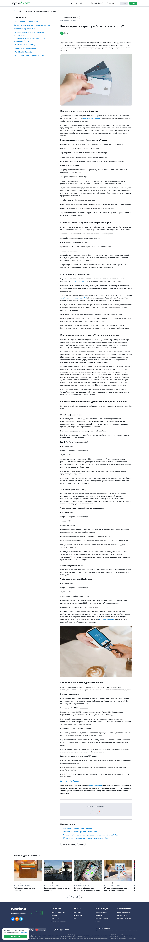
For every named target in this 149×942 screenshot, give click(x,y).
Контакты (54, 915)
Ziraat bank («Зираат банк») (25, 48)
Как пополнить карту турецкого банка (29, 56)
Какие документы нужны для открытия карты (32, 25)
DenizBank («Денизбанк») (25, 45)
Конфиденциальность (101, 918)
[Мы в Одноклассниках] (17, 919)
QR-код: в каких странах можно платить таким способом (85, 838)
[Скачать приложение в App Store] (72, 3)
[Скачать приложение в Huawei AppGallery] (81, 3)
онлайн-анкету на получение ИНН (73, 298)
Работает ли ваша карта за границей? (78, 828)
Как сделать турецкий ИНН (24, 29)
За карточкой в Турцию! (69, 781)
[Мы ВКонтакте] (12, 919)
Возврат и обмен (122, 915)
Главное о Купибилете (58, 912)
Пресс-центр (55, 918)
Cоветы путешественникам (23, 883)
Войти (133, 3)
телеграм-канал (95, 785)
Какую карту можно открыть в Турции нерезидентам (29, 33)
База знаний (77, 912)
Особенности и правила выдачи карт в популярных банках (29, 40)
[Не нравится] (99, 811)
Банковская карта (68, 844)
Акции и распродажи (101, 912)
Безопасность (99, 915)
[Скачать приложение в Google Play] (76, 3)
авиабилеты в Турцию (91, 118)
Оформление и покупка (124, 912)
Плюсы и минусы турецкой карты (27, 21)
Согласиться (15, 936)
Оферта (97, 922)
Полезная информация (70, 17)
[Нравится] (92, 811)
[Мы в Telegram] (21, 919)
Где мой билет (77, 915)
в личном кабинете (106, 619)
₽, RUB (124, 3)
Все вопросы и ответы (124, 918)
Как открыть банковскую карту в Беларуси (80, 832)
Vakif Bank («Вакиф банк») (25, 52)
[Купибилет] (21, 3)
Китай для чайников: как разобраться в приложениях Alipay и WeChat (90, 835)
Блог (16, 11)
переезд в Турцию (77, 281)
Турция (81, 844)
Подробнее (23, 932)
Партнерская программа (58, 922)
